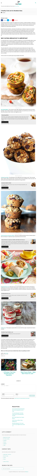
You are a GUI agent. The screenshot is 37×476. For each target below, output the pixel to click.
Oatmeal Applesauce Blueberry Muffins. (7, 235)
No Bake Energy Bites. (5, 177)
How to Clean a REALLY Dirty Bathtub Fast (17, 421)
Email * (17, 394)
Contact (4, 457)
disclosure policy (17, 6)
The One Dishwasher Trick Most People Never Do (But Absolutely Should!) (18, 414)
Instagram (4, 443)
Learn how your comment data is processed (21, 398)
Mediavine (26, 471)
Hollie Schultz (6, 353)
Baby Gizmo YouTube (6, 437)
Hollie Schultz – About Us (7, 454)
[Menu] (1, 2)
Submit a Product (6, 461)
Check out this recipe (5, 187)
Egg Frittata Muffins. (4, 109)
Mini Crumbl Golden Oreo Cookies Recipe (18, 418)
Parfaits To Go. (3, 327)
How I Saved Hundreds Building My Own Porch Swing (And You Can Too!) (18, 410)
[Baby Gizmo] (18, 3)
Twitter (4, 445)
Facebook (4, 440)
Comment (3, 384)
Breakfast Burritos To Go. (5, 286)
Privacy (4, 459)
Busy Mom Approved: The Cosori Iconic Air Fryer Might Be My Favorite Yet (18, 424)
